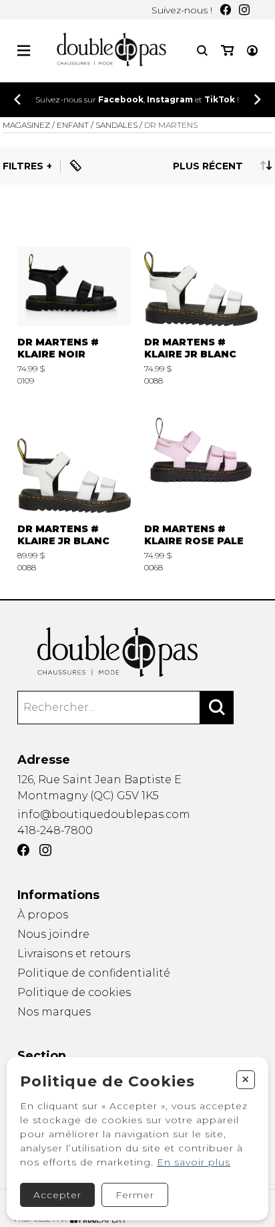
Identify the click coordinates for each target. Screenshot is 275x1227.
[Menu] (23, 50)
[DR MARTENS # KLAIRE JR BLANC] (201, 298)
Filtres (23, 166)
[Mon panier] (227, 50)
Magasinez (26, 125)
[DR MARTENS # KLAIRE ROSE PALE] (201, 485)
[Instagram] (244, 9)
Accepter (57, 1195)
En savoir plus (193, 1162)
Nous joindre (53, 934)
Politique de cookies (74, 992)
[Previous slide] (17, 99)
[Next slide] (257, 99)
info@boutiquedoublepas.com (103, 814)
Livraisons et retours (73, 953)
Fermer (134, 1195)
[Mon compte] (252, 50)
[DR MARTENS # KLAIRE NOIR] (74, 298)
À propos (42, 914)
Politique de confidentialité (93, 973)
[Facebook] (225, 9)
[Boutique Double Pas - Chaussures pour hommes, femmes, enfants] (137, 652)
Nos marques (54, 1011)
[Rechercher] (217, 707)
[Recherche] (202, 50)
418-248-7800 (55, 830)
